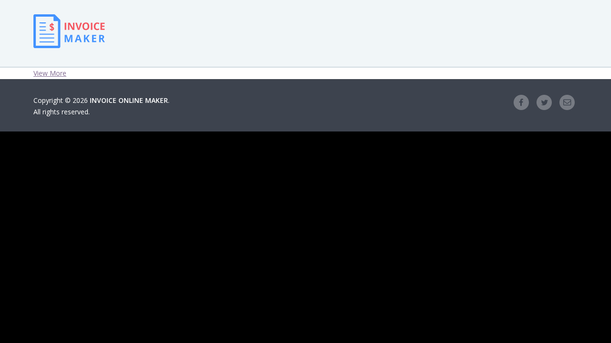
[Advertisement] (348, 33)
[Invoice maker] (69, 40)
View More (49, 73)
